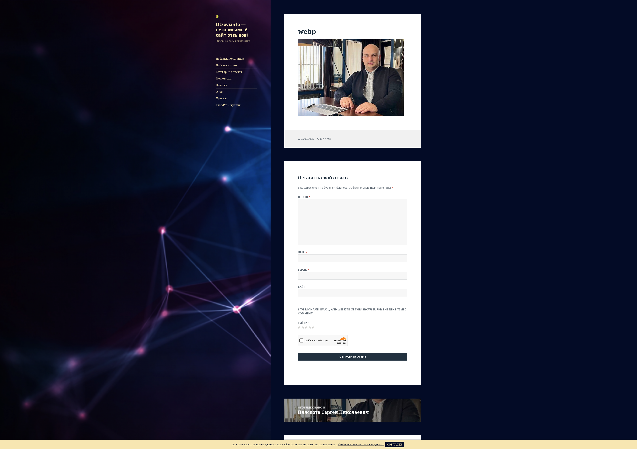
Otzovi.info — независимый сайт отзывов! (232, 29)
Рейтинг (304, 323)
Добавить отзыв (226, 65)
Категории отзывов (229, 72)
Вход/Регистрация (228, 105)
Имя (302, 252)
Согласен (394, 444)
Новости (221, 85)
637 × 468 (325, 139)
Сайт (302, 287)
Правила (221, 98)
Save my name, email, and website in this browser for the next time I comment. (352, 311)
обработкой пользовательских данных (361, 444)
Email (303, 269)
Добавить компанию (230, 58)
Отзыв (304, 197)
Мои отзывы (224, 78)
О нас (219, 92)
